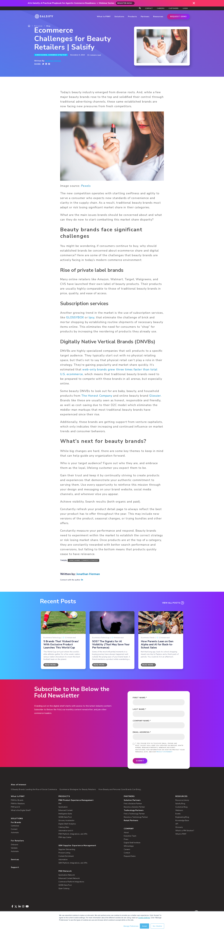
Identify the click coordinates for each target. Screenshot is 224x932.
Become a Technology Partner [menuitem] (136, 817)
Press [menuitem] (126, 839)
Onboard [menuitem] (14, 844)
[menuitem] (87, 800)
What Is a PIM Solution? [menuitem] (184, 830)
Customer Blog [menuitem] (181, 807)
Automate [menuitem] (15, 832)
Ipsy (91, 317)
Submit (140, 761)
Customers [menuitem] (173, 8)
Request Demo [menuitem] (130, 856)
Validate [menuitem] (14, 848)
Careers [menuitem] (160, 8)
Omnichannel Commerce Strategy (51, 55)
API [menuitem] (176, 824)
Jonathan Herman (53, 61)
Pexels (86, 186)
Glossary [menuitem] (179, 827)
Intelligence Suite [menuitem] (65, 814)
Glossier (155, 396)
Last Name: (139, 709)
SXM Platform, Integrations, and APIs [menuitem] (73, 863)
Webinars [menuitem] (179, 810)
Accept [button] (144, 926)
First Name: (140, 697)
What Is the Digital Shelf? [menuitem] (21, 810)
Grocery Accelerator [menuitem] (66, 820)
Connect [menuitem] (14, 829)
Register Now (124, 3)
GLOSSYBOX (75, 317)
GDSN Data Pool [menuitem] (65, 817)
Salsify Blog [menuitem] (180, 803)
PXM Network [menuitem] (65, 871)
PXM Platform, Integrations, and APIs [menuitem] (73, 834)
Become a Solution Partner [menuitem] (134, 807)
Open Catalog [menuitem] (63, 888)
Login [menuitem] (185, 8)
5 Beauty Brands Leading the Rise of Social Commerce (34, 789)
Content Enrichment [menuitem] (66, 856)
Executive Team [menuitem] (130, 836)
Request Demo (178, 16)
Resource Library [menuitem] (182, 800)
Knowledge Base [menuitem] (182, 820)
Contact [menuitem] (149, 8)
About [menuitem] (126, 832)
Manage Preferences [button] (131, 926)
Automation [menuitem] (63, 859)
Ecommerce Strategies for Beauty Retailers (78, 789)
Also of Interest (18, 785)
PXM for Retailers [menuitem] (18, 803)
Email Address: (142, 732)
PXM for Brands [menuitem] (17, 800)
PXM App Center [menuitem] (65, 837)
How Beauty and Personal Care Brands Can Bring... (120, 789)
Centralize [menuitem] (15, 826)
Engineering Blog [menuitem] (182, 817)
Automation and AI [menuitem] (65, 830)
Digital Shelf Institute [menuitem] (132, 843)
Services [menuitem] (15, 859)
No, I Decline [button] (157, 926)
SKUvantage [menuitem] (129, 846)
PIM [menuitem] (59, 803)
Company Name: (142, 721)
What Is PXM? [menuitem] (17, 796)
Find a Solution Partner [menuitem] (133, 803)
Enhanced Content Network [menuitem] (69, 878)
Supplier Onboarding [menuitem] (66, 849)
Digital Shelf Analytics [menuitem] (67, 824)
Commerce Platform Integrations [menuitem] (71, 882)
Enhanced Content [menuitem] (65, 810)
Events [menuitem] (178, 814)
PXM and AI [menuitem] (15, 807)
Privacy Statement (164, 752)
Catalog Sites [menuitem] (63, 827)
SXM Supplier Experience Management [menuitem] (77, 845)
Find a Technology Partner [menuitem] (134, 814)
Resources (38, 26)
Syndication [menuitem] (63, 807)
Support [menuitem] (15, 867)
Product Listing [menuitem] (64, 853)
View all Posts (171, 602)
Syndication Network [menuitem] (66, 875)
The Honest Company (96, 396)
